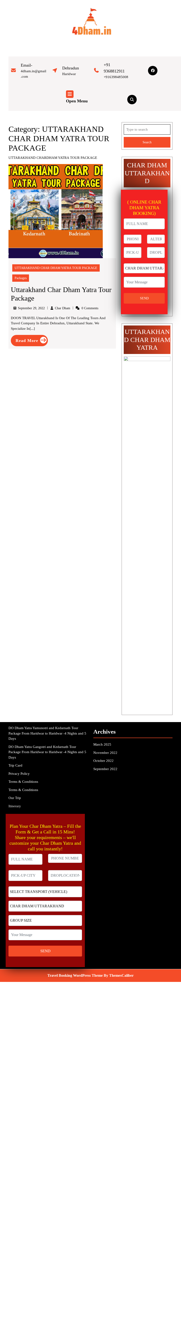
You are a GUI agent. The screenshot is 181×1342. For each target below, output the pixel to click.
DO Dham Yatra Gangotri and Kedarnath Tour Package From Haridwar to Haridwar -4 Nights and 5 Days (47, 752)
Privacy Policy (19, 773)
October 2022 (103, 761)
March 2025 (102, 744)
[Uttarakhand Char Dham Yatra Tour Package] (55, 211)
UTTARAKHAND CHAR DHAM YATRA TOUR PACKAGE (56, 268)
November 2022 (105, 753)
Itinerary (14, 806)
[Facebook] (152, 70)
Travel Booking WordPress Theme (75, 975)
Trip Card (15, 765)
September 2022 (105, 769)
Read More (32, 341)
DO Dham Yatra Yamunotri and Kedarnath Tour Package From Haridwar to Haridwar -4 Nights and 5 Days (47, 733)
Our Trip (14, 798)
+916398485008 (116, 77)
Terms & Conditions (23, 782)
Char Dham (62, 308)
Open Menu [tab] (77, 101)
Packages (21, 278)
